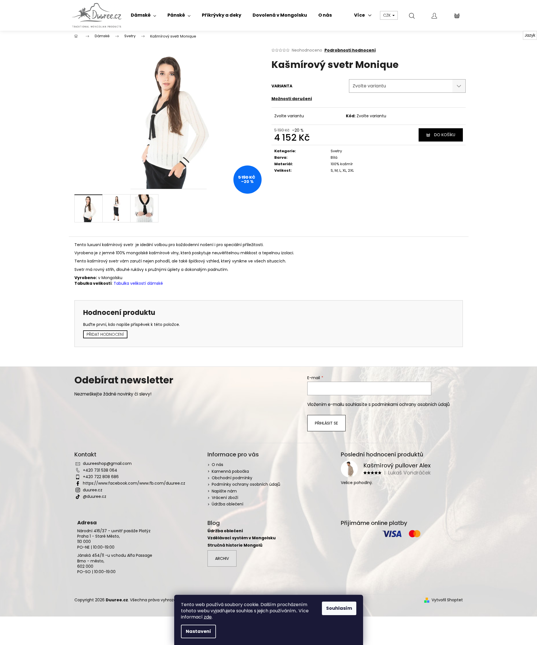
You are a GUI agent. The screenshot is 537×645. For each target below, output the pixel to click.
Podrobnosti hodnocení (350, 50)
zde (208, 617)
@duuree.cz (94, 496)
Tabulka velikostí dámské (138, 283)
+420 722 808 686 (101, 477)
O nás (217, 464)
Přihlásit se (326, 423)
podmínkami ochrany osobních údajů (411, 404)
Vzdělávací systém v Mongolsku (241, 538)
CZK (387, 15)
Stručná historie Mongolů (234, 545)
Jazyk (530, 35)
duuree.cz (92, 490)
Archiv (222, 558)
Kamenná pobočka (230, 471)
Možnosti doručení (291, 98)
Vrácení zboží (225, 497)
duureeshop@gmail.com (107, 463)
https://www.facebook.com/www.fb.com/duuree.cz (134, 483)
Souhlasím (339, 608)
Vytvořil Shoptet (447, 600)
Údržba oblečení (227, 504)
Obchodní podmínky (232, 478)
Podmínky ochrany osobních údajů (246, 484)
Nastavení (198, 631)
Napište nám (224, 491)
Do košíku (444, 135)
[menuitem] (143, 15)
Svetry (336, 151)
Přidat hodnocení (105, 334)
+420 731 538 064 (100, 470)
